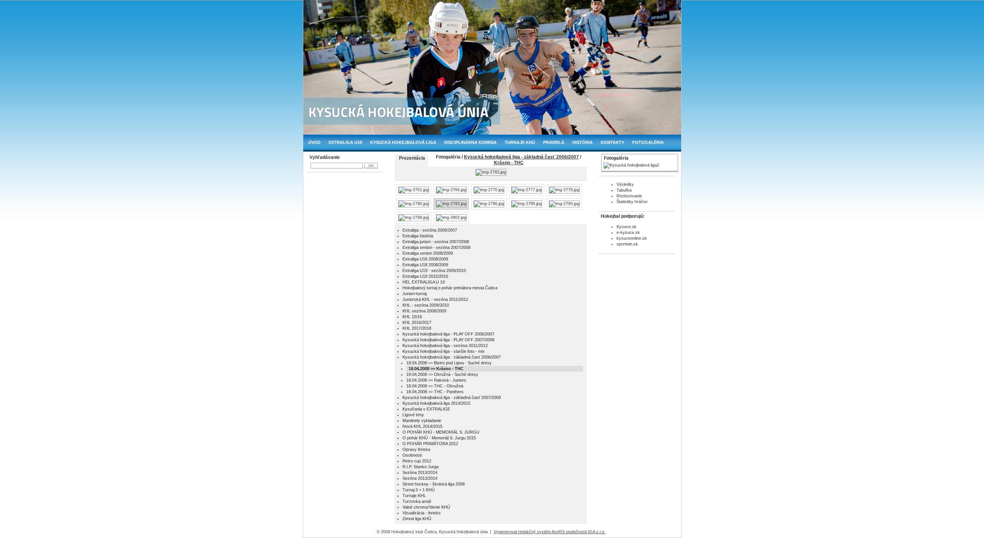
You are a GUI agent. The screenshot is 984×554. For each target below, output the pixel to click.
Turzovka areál (416, 501)
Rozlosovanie (629, 196)
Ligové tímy (413, 414)
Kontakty (612, 142)
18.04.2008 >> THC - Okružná (434, 386)
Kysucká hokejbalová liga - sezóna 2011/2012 (445, 345)
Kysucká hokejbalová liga (403, 142)
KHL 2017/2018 (416, 328)
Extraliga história (417, 236)
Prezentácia (412, 158)
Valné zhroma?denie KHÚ (426, 507)
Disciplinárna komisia (470, 142)
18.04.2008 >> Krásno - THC (436, 368)
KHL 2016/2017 (416, 322)
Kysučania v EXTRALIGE (426, 409)
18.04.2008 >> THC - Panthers (435, 391)
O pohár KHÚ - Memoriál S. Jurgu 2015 (439, 438)
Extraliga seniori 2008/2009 (427, 253)
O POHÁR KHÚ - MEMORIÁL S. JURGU (440, 432)
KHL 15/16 (412, 316)
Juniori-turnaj (414, 293)
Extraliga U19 (345, 142)
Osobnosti (412, 455)
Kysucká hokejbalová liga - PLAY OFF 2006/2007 (448, 334)
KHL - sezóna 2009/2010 (425, 305)
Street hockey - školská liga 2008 (433, 484)
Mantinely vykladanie (421, 420)
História (582, 142)
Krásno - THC (509, 162)
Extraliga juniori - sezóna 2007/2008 (435, 241)
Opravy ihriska (416, 449)
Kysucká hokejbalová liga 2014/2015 (436, 403)
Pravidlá (553, 142)
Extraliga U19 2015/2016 (425, 276)
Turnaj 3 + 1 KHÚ (418, 489)
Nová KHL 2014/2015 (422, 426)
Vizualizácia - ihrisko (421, 513)
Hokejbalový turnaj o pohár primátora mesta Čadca (449, 287)
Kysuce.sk (627, 226)
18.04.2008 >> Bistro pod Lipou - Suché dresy (449, 362)
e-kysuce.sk (628, 232)
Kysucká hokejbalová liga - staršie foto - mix (443, 351)
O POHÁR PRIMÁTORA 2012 (430, 443)
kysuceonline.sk (632, 238)
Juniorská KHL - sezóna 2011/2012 (435, 299)
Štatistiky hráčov (632, 201)
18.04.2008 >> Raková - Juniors (436, 380)
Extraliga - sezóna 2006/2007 (429, 230)
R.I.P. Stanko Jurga (420, 466)
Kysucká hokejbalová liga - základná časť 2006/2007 (521, 157)
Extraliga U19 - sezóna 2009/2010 (434, 270)
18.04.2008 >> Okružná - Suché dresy (442, 374)
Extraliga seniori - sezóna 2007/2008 (436, 247)
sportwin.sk (627, 244)
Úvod (314, 142)
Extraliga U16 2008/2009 (425, 259)
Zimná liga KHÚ (416, 518)
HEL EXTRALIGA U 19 (423, 282)
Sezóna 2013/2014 (419, 472)
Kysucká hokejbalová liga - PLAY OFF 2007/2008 (448, 339)
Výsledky (625, 184)
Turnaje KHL (414, 495)
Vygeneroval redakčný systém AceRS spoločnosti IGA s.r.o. (549, 531)
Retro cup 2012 (416, 461)
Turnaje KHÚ (520, 142)
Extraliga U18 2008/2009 (425, 264)
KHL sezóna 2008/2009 (424, 311)
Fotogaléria (648, 142)
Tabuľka (624, 190)
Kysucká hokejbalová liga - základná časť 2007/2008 (451, 397)
